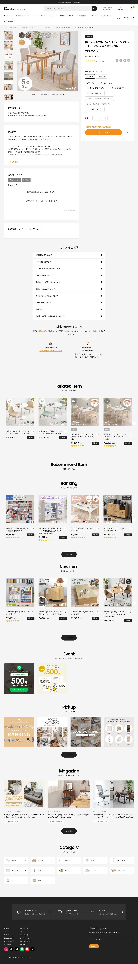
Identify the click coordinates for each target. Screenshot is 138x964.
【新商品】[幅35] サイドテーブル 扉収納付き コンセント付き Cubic (50, 613)
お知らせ (6, 928)
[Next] (134, 423)
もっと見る (69, 554)
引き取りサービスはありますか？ (47, 296)
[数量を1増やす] (105, 118)
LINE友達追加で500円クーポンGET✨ (69, 2)
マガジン (6, 935)
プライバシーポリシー (26, 938)
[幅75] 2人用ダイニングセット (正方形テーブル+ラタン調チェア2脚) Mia (115, 436)
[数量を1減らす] (95, 118)
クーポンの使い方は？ (43, 302)
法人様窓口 (7, 944)
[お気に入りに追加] (127, 132)
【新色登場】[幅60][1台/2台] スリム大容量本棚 (17, 613)
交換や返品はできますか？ (45, 275)
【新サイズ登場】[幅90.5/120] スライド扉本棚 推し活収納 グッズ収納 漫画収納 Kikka (50, 530)
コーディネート (33, 15)
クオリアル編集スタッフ (12, 821)
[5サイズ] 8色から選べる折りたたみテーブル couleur (82, 529)
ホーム (5, 27)
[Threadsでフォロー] (17, 949)
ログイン (22, 931)
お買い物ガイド (8, 941)
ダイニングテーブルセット (47, 27)
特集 (5, 931)
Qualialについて (9, 938)
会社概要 (22, 944)
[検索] (94, 8)
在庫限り (70, 15)
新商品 (62, 15)
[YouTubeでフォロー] (27, 949)
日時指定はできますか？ (44, 255)
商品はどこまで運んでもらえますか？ (49, 282)
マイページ (106, 10)
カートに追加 (103, 132)
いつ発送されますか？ (43, 262)
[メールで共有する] (128, 60)
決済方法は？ (40, 309)
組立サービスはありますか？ (45, 289)
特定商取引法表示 (25, 941)
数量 (86, 118)
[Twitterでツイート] (124, 60)
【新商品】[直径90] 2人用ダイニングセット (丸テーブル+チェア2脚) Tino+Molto (115, 614)
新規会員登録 (24, 928)
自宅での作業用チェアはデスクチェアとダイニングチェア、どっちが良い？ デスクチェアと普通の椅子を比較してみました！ (113, 817)
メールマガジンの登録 (127, 18)
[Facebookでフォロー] (22, 949)
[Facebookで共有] (117, 60)
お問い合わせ (8, 21)
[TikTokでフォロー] (11, 949)
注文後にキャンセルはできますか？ (48, 268)
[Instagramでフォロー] (6, 949)
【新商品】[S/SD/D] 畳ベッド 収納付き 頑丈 (82, 613)
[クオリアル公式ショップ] (16, 8)
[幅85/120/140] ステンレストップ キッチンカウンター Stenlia (115, 529)
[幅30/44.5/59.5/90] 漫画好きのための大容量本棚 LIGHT (17, 529)
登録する (94, 946)
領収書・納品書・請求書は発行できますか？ (51, 316)
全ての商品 (13, 27)
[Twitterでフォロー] (32, 949)
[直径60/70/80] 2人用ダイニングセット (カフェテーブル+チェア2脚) (18, 432)
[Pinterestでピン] (120, 60)
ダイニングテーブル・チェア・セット (28, 27)
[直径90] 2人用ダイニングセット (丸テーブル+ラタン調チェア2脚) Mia (82, 436)
